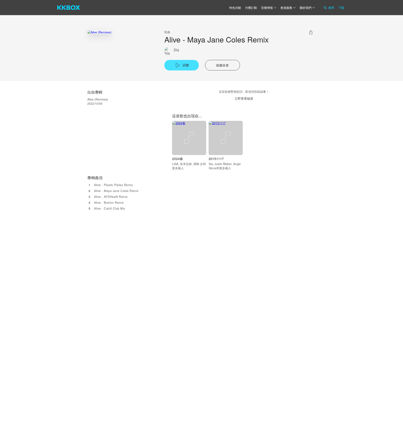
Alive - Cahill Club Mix (109, 208)
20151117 (216, 158)
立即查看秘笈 (243, 98)
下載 (341, 7)
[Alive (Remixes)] (99, 32)
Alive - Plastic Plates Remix (113, 185)
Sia (176, 49)
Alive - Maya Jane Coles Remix (116, 191)
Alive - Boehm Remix (109, 202)
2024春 (177, 158)
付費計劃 (251, 7)
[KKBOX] (68, 7)
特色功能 (235, 7)
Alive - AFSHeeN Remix (111, 196)
